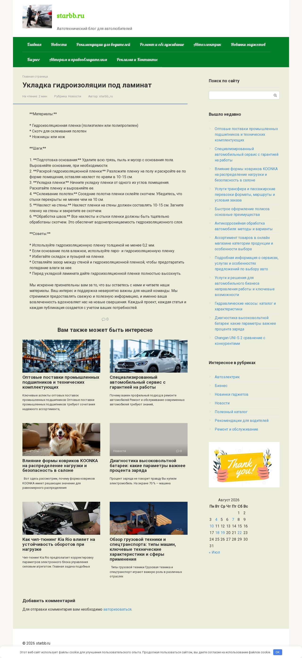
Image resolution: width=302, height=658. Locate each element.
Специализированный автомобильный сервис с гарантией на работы (138, 382)
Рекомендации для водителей (103, 44)
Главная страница (35, 76)
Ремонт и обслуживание (162, 44)
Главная (34, 44)
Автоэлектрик (207, 44)
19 (223, 533)
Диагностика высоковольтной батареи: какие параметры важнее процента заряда (147, 465)
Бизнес (33, 59)
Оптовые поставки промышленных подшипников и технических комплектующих (60, 382)
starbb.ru (70, 15)
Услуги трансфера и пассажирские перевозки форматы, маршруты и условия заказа (245, 194)
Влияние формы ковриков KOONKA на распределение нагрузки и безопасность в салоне (60, 465)
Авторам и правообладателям (78, 59)
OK (278, 652)
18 (217, 533)
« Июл (214, 552)
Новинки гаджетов (248, 44)
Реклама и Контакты (137, 59)
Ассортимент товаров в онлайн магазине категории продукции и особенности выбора (244, 243)
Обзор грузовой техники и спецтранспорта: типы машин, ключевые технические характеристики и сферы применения (143, 549)
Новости (59, 44)
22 (240, 533)
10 (212, 526)
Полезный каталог (231, 412)
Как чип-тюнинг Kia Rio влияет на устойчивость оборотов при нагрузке (58, 544)
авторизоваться (117, 609)
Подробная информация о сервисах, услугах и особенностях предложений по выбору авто (246, 263)
